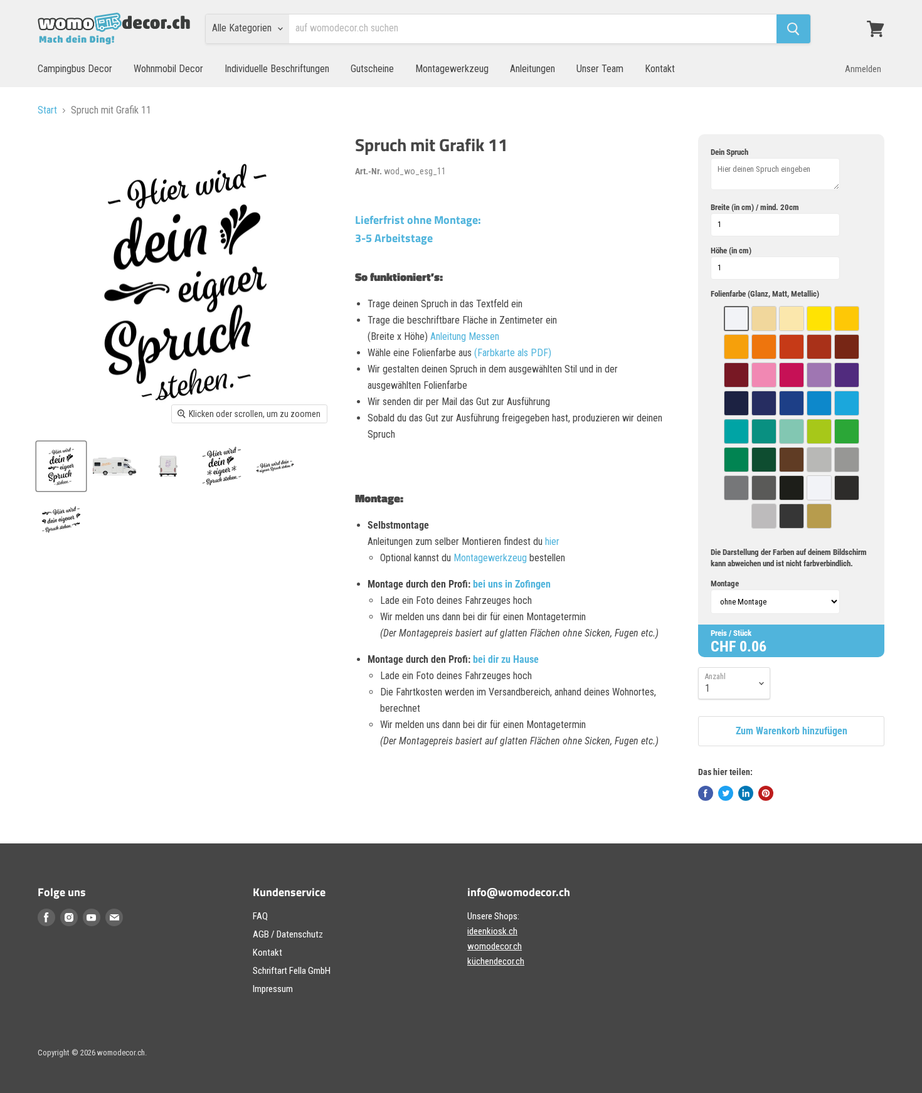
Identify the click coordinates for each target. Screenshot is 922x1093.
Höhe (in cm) (731, 250)
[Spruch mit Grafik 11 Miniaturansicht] (61, 466)
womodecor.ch (494, 946)
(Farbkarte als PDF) (512, 353)
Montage (725, 583)
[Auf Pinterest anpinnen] (765, 793)
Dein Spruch (729, 152)
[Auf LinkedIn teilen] (745, 793)
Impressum (273, 989)
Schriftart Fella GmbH (292, 970)
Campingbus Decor (75, 69)
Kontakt (660, 69)
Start (47, 110)
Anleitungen (532, 69)
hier (552, 541)
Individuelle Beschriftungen (277, 69)
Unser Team (599, 69)
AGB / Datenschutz (288, 934)
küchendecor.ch (495, 961)
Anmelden (863, 69)
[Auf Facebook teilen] (705, 793)
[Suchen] (793, 28)
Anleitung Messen (464, 336)
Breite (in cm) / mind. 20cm (755, 207)
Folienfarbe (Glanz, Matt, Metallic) (765, 293)
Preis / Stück (731, 633)
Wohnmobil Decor (168, 69)
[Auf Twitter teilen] (725, 793)
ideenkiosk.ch (492, 931)
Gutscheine (372, 69)
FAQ (260, 916)
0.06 (752, 646)
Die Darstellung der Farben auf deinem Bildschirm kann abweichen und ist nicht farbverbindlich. (789, 557)
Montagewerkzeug (452, 69)
